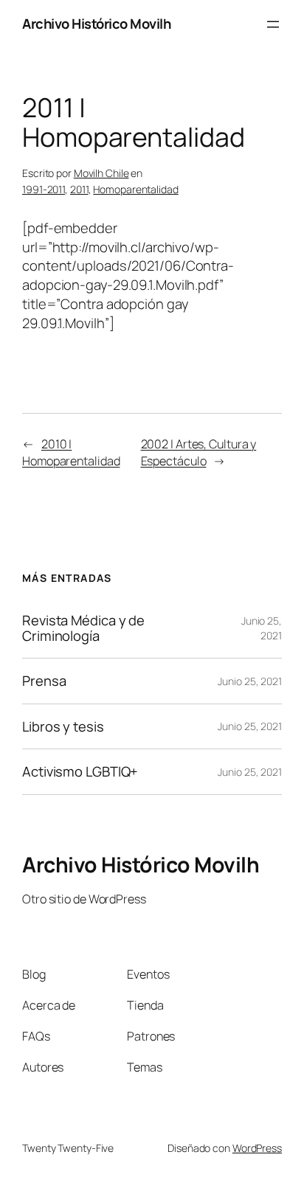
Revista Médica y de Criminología (83, 628)
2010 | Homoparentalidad (71, 452)
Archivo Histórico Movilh (96, 23)
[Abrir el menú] (273, 24)
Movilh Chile (101, 173)
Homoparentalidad (135, 189)
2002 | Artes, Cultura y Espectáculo (199, 452)
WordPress (257, 1148)
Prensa (44, 681)
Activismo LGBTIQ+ (80, 772)
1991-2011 (43, 189)
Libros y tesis (63, 727)
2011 (79, 189)
